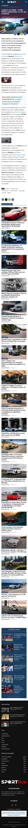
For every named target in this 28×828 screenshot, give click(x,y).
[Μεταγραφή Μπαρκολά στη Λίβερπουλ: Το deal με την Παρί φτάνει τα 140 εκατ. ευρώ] (7, 637)
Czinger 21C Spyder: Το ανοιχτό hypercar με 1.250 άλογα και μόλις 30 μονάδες (13, 387)
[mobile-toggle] (2, 2)
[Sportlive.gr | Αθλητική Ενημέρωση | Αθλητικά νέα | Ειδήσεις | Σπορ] (14, 782)
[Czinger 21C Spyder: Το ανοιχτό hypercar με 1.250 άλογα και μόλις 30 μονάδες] (14, 377)
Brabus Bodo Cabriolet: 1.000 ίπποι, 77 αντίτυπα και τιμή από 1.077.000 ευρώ (13, 551)
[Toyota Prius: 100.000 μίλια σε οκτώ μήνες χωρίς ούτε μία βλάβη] (14, 425)
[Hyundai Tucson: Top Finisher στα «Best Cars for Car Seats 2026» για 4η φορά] (14, 331)
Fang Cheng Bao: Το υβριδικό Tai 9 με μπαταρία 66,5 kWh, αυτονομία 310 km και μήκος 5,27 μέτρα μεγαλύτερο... (13, 573)
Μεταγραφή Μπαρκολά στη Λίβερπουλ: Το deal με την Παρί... (20, 635)
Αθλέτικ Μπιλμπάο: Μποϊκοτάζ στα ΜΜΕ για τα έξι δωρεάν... (19, 677)
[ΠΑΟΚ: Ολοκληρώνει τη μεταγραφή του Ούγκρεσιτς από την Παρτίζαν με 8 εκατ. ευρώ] (7, 658)
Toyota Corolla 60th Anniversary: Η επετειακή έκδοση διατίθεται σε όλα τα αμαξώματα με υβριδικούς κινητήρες (13, 411)
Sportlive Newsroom (6, 17)
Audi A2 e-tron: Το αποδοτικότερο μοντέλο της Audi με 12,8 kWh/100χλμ (13, 616)
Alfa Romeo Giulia (14, 188)
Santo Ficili (18, 56)
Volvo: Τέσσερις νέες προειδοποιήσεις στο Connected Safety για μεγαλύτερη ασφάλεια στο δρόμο (13, 363)
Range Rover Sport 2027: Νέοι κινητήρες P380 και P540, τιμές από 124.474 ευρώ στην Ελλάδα (13, 272)
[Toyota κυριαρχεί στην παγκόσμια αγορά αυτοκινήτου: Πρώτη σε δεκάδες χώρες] (14, 519)
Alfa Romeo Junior (5, 190)
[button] (26, 2)
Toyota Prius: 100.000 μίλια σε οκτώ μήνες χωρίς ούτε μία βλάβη (13, 434)
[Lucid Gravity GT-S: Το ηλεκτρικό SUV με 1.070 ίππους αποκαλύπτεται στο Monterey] (14, 471)
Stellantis (17, 112)
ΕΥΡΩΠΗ (3, 671)
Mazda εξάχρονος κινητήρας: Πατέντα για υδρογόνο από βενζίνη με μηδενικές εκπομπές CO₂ (13, 295)
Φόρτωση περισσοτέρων (13, 697)
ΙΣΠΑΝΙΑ (4, 682)
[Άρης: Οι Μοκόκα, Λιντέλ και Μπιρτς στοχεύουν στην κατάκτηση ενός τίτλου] (5, 709)
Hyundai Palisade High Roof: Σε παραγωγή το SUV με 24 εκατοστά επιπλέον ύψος (12, 318)
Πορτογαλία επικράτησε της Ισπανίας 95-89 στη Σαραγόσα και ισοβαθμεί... (19, 689)
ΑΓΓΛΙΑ (3, 640)
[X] (18, 34)
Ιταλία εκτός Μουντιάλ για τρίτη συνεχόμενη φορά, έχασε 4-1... (20, 667)
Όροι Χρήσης (18, 824)
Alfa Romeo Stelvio (13, 190)
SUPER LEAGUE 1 (5, 661)
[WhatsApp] (21, 34)
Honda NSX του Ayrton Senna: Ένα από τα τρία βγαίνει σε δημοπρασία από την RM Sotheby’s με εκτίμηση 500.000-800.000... (13, 504)
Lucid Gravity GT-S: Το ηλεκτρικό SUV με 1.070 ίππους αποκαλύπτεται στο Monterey (13, 481)
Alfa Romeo (7, 188)
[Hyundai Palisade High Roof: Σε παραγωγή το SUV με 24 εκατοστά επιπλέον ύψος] (14, 308)
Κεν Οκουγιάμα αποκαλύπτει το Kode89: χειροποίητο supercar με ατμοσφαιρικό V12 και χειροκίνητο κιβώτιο (12, 248)
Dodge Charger (21, 155)
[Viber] (25, 34)
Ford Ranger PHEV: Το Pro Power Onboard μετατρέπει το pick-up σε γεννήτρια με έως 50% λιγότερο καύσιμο (12, 457)
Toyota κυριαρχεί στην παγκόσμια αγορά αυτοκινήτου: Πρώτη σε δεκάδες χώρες (12, 528)
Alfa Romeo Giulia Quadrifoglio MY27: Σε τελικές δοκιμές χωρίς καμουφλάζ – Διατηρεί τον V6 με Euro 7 (14, 814)
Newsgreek (18, 809)
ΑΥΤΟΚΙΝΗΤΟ (5, 5)
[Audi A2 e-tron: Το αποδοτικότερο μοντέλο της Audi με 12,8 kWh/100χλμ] (14, 607)
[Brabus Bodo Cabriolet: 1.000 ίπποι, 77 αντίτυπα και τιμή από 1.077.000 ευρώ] (14, 542)
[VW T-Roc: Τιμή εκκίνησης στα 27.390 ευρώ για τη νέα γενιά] (14, 586)
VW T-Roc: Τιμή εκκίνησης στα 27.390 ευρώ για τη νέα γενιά (13, 595)
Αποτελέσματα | (11, 809)
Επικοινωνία (12, 824)
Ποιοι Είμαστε (6, 824)
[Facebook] (15, 34)
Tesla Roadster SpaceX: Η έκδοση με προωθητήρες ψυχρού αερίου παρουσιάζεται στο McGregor (13, 224)
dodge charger (22, 190)
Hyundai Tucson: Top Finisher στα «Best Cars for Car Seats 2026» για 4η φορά (13, 340)
